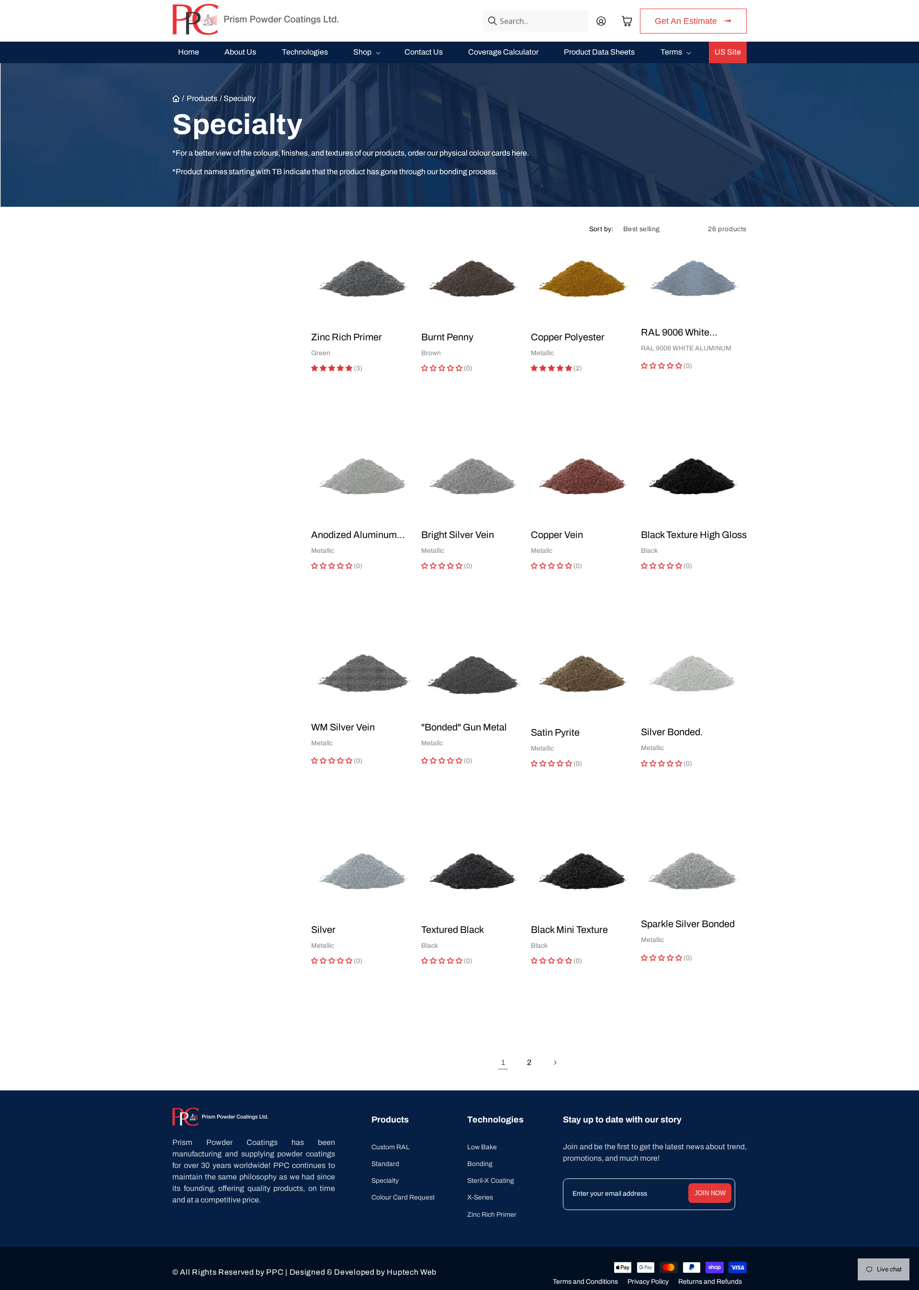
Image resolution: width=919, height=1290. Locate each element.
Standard (385, 1163)
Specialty (385, 1180)
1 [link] (503, 1062)
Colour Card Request (403, 1197)
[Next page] (554, 1062)
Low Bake (482, 1147)
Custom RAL (390, 1147)
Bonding (480, 1163)
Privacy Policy (648, 1281)
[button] (627, 21)
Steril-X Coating (490, 1180)
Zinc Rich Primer (491, 1214)
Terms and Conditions (585, 1281)
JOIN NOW (710, 1193)
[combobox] (535, 21)
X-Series (480, 1197)
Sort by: (601, 229)
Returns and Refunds (710, 1281)
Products (202, 98)
